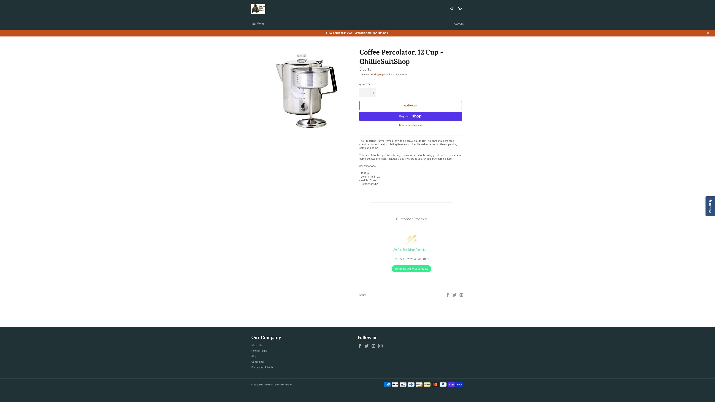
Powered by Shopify (283, 385)
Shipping (378, 74)
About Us (256, 345)
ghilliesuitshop (266, 385)
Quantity (364, 84)
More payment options (410, 125)
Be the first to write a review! (411, 268)
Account (459, 23)
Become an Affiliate (262, 367)
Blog (254, 356)
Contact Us (257, 361)
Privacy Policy (259, 350)
